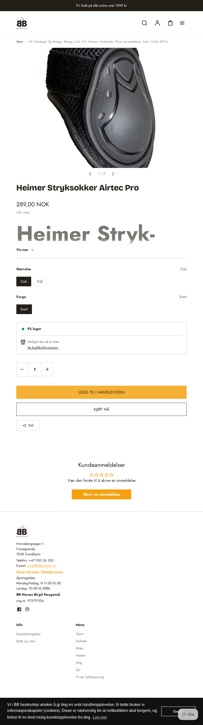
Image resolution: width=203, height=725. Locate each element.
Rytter (80, 648)
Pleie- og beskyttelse (128, 41)
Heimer (93, 41)
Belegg (68, 41)
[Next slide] (113, 173)
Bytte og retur (26, 641)
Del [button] (30, 425)
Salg (79, 662)
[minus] (22, 369)
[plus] (47, 369)
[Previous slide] (90, 173)
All (30, 41)
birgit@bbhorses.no (41, 565)
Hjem (19, 41)
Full (84, 41)
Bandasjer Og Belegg (48, 41)
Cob (77, 41)
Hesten (81, 655)
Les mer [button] (100, 717)
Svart (146, 41)
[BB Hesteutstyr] (47, 531)
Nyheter (81, 641)
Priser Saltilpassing (90, 676)
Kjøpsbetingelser (28, 633)
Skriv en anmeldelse (101, 494)
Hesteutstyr (106, 41)
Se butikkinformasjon (42, 347)
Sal (78, 669)
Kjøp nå (101, 409)
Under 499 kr (159, 41)
